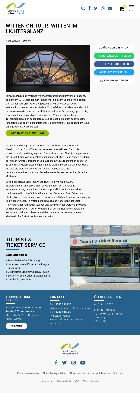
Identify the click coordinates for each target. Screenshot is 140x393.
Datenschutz (64, 381)
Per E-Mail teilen (116, 80)
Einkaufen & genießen (54, 373)
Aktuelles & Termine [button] (99, 373)
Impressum (48, 381)
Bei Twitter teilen (116, 72)
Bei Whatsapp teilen (116, 55)
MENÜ (131, 11)
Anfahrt (16, 325)
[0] (122, 10)
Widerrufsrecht (90, 381)
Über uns (118, 373)
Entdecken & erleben (28, 373)
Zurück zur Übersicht (114, 47)
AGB (76, 381)
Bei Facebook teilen (115, 64)
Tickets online (77, 373)
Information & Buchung (27, 133)
